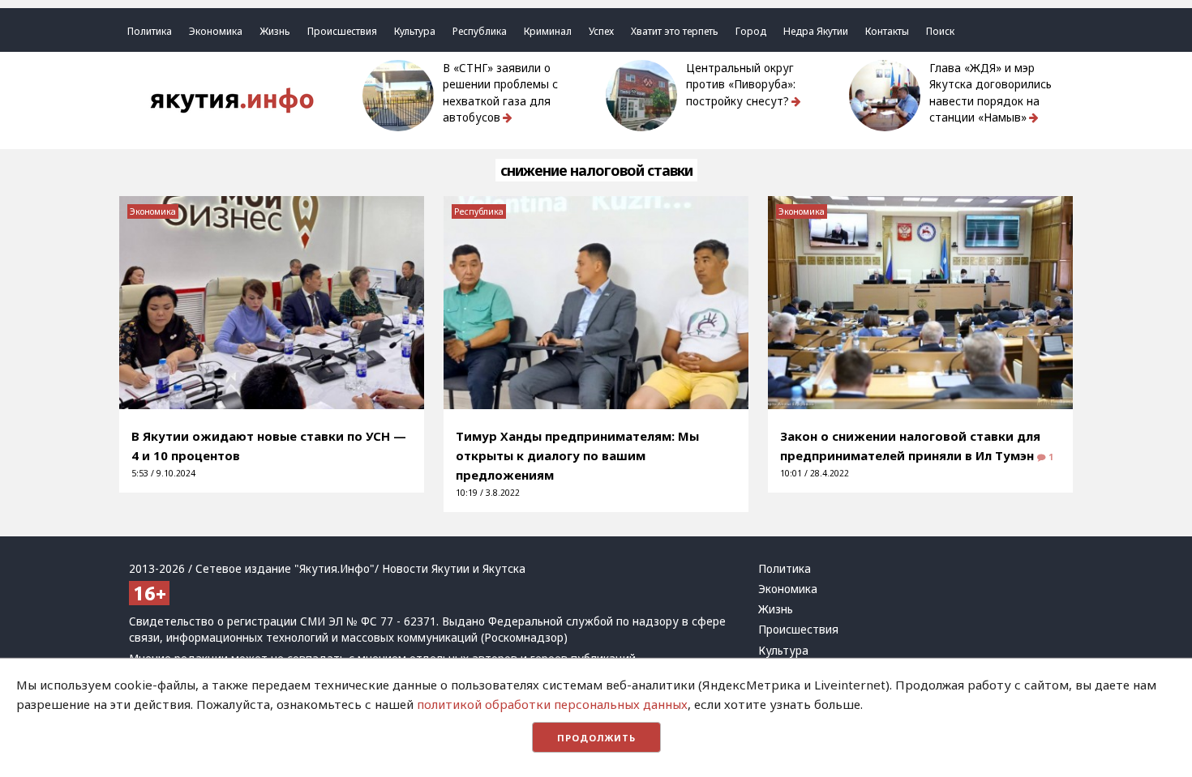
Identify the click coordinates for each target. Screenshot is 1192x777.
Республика (479, 31)
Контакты (887, 31)
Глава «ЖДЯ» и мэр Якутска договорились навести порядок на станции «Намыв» (990, 93)
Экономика (215, 31)
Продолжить (596, 738)
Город (750, 31)
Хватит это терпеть (674, 31)
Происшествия (342, 31)
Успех (601, 31)
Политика (149, 31)
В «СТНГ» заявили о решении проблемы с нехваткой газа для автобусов (500, 93)
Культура (414, 31)
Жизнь (274, 31)
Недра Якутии (815, 31)
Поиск (940, 31)
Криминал (548, 31)
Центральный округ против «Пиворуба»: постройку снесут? (740, 85)
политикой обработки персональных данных (552, 704)
